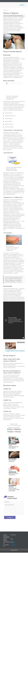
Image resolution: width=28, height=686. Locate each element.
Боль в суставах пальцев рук (12, 460)
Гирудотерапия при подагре (15, 351)
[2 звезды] (9, 425)
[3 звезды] (10, 425)
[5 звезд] (12, 425)
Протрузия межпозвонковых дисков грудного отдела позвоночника (14, 488)
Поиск (23, 0)
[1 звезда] (7, 425)
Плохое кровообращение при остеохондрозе (14, 447)
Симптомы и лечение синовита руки (13, 474)
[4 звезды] (11, 425)
